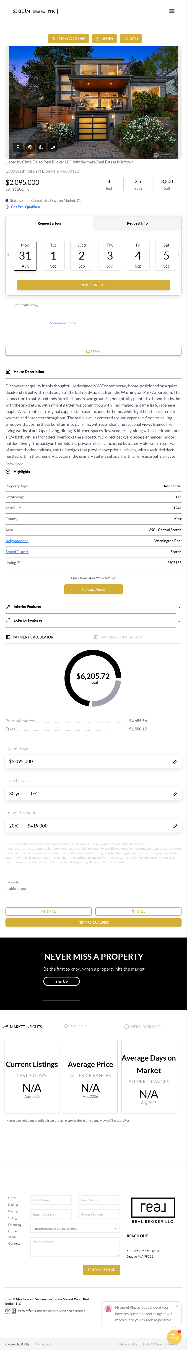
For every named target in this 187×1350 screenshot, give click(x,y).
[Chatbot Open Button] (174, 1337)
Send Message (101, 1269)
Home (12, 1198)
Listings (13, 1204)
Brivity (25, 1344)
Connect (14, 1243)
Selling (12, 1218)
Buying (13, 1211)
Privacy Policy (128, 1344)
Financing (14, 1225)
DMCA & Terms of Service (160, 1344)
